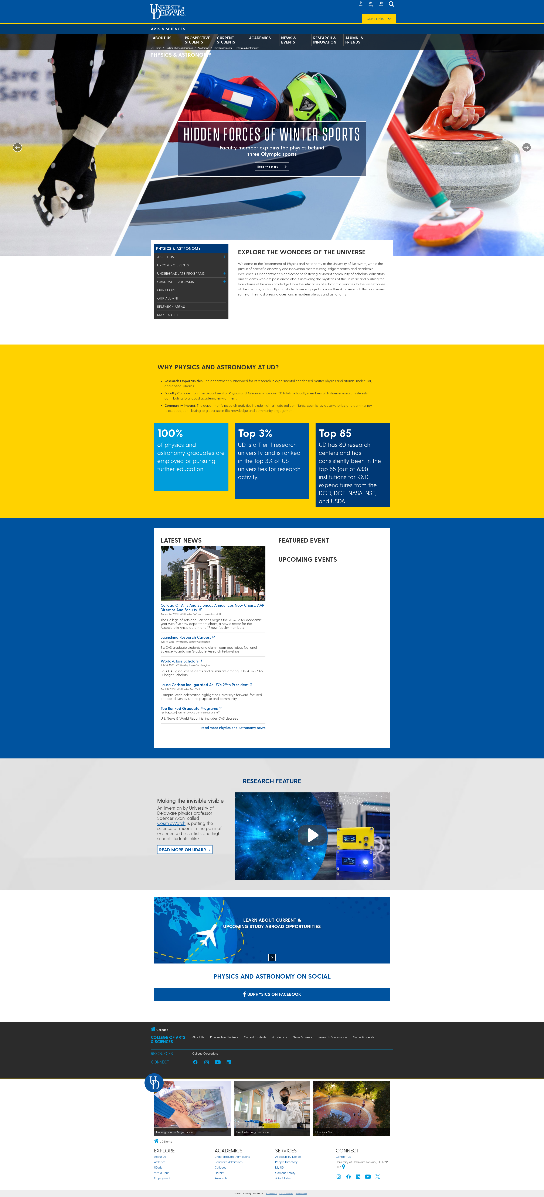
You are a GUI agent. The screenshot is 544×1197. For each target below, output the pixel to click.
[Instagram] (339, 1177)
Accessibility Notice (288, 1156)
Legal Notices (286, 1193)
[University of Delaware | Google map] (343, 1167)
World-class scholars (180, 661)
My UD (279, 1167)
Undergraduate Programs (181, 273)
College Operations (205, 1053)
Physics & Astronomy (248, 48)
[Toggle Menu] (224, 256)
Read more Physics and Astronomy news (233, 728)
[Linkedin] (358, 1177)
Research (221, 1178)
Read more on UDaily (183, 849)
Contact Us (343, 1156)
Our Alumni (167, 298)
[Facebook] (348, 1177)
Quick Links (375, 19)
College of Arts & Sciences (179, 48)
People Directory (286, 1162)
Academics (260, 38)
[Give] (381, 4)
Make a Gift (167, 315)
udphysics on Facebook (273, 994)
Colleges (220, 1167)
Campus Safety (285, 1172)
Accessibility (301, 1193)
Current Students (226, 40)
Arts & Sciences (168, 29)
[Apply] (371, 4)
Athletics (159, 1162)
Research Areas (171, 306)
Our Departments (223, 48)
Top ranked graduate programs (189, 708)
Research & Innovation (324, 40)
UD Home (156, 48)
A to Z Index (283, 1178)
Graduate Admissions (228, 1162)
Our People (167, 290)
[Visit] (360, 4)
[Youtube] (368, 1177)
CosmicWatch (171, 823)
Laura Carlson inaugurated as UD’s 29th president (205, 684)
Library (219, 1172)
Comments (271, 1193)
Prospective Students (197, 40)
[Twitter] (378, 1177)
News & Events (288, 40)
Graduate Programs (175, 282)
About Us (162, 38)
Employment (162, 1178)
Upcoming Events (173, 265)
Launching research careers (186, 637)
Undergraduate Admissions (232, 1156)
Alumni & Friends (354, 40)
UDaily (158, 1167)
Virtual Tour (161, 1172)
